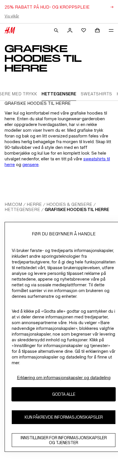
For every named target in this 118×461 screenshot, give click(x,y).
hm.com (13, 204)
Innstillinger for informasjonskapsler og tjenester (64, 440)
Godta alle (63, 394)
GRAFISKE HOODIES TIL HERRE (77, 209)
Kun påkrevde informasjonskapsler (64, 417)
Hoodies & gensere (69, 204)
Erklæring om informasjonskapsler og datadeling (64, 377)
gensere (30, 164)
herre (34, 204)
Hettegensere (22, 209)
